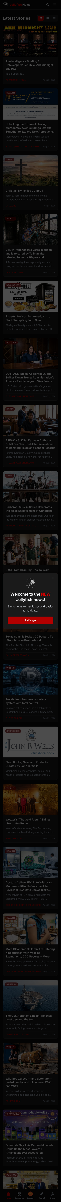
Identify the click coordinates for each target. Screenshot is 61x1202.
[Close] (53, 578)
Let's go (30, 620)
